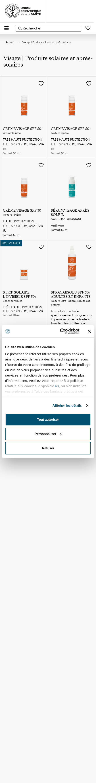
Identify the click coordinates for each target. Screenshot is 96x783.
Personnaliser (45, 434)
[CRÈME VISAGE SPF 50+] (24, 100)
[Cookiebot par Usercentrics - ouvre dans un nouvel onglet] (60, 331)
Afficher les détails (67, 405)
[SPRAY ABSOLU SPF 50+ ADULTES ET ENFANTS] (72, 264)
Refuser (48, 448)
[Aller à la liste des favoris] (88, 28)
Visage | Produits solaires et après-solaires (46, 42)
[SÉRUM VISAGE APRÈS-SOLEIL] (72, 182)
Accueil (10, 42)
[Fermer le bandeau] (89, 331)
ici (57, 386)
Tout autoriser (48, 419)
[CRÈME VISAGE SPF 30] (24, 182)
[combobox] (48, 28)
